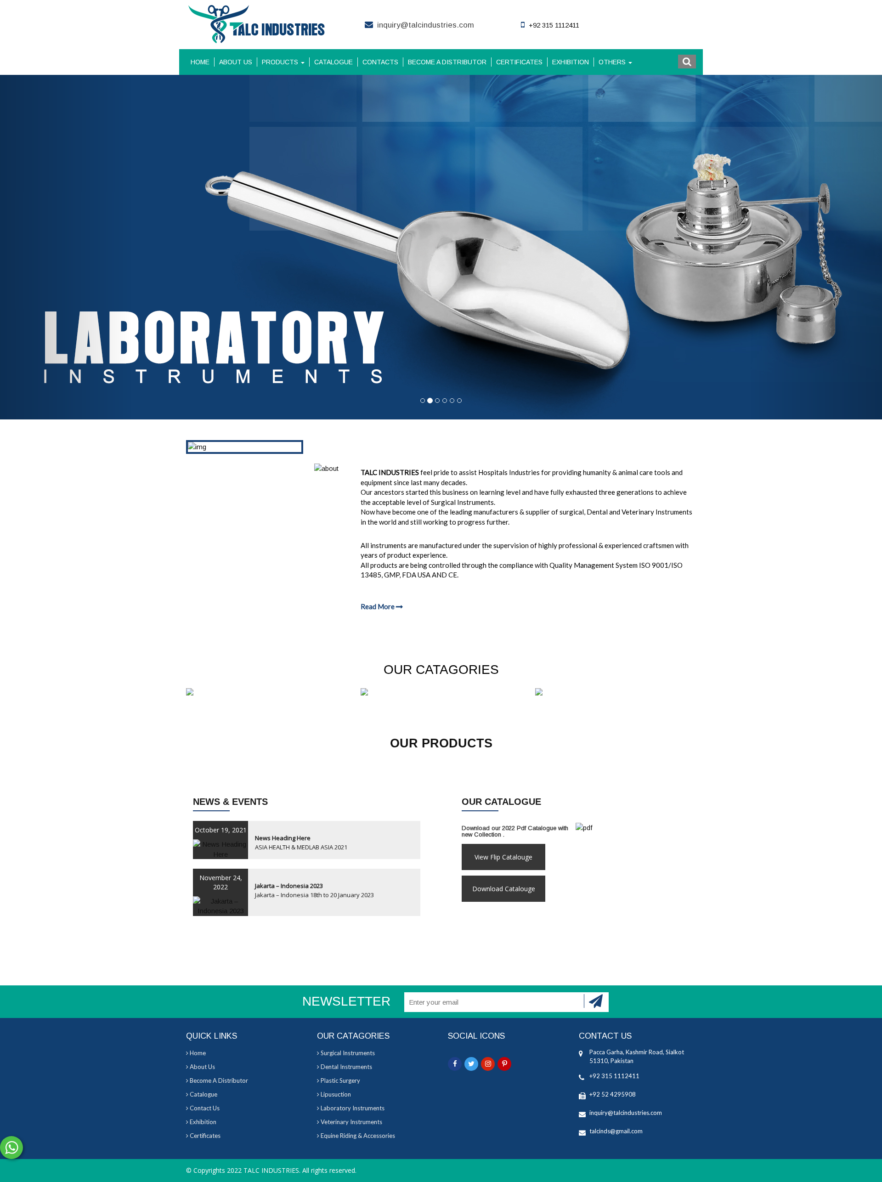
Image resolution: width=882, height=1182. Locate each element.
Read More (378, 606)
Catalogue (333, 62)
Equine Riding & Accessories (357, 1135)
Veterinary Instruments (350, 1121)
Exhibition (570, 62)
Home (200, 62)
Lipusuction (335, 1094)
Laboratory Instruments (351, 1108)
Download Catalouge (503, 888)
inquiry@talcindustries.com (425, 25)
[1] (596, 1001)
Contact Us (204, 1108)
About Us (235, 62)
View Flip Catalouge (503, 857)
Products (281, 62)
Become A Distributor (447, 62)
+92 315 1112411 (614, 1076)
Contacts (380, 62)
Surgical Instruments (347, 1053)
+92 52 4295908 (612, 1094)
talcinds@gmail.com (616, 1131)
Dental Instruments (345, 1066)
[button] (687, 61)
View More (266, 692)
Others (613, 62)
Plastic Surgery (339, 1080)
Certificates (519, 62)
